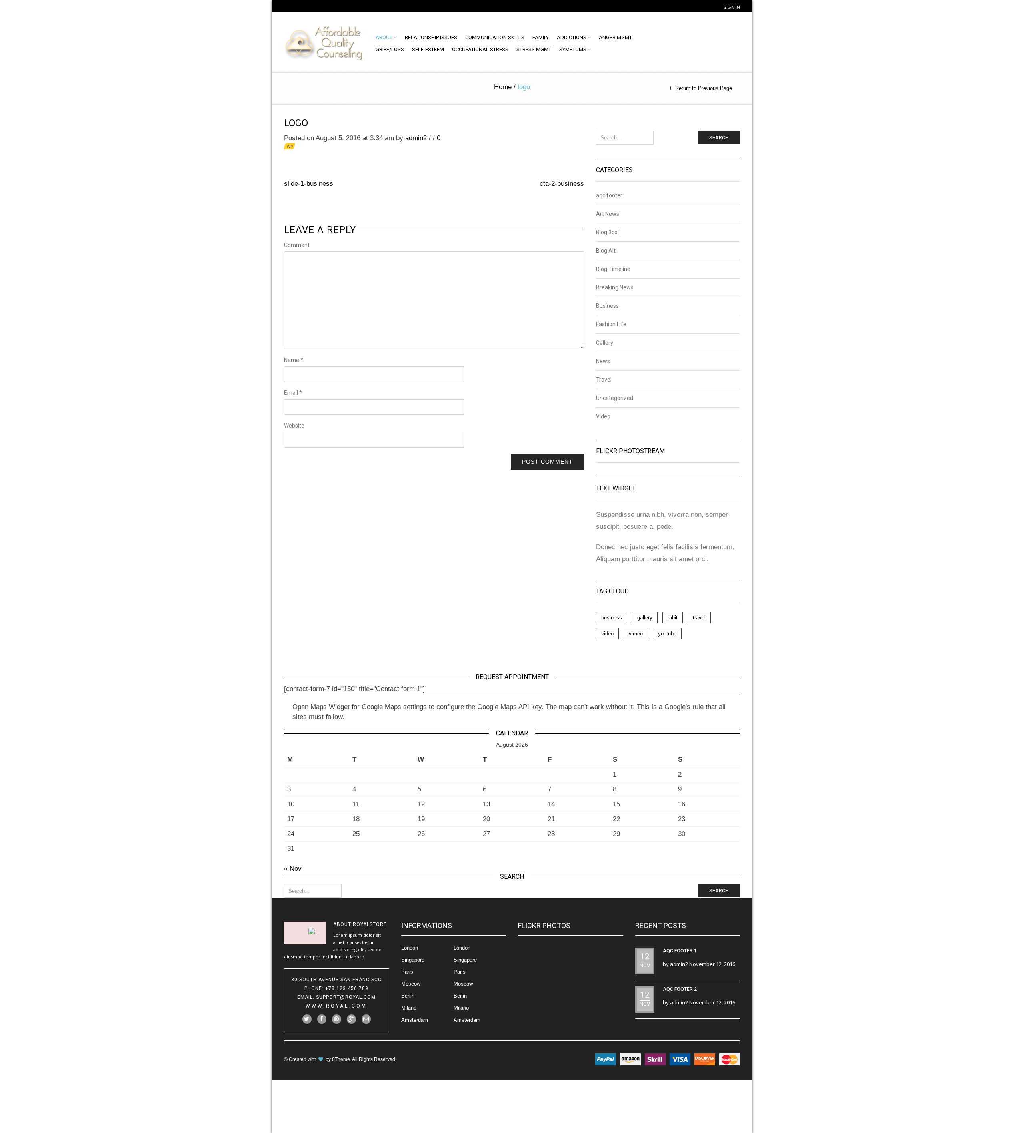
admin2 (416, 138)
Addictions (571, 37)
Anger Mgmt (615, 37)
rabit (673, 618)
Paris (407, 972)
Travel (604, 379)
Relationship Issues (431, 37)
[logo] (324, 153)
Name (293, 360)
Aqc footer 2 (680, 989)
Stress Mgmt (533, 49)
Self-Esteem (428, 49)
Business (607, 306)
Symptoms (572, 49)
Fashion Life (611, 324)
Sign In (732, 7)
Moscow (410, 984)
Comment (297, 245)
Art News (607, 214)
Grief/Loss (390, 49)
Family (540, 37)
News (603, 361)
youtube (667, 634)
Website (294, 425)
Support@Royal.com (346, 997)
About (384, 37)
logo (296, 123)
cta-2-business (562, 183)
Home (503, 87)
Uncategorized (614, 398)
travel (699, 618)
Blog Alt (606, 250)
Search (719, 138)
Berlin (407, 996)
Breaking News (615, 287)
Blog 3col (607, 232)
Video (603, 416)
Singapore (412, 960)
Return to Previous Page (703, 88)
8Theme (341, 1059)
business (611, 618)
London (409, 948)
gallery (644, 618)
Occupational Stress (480, 49)
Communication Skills (494, 37)
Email (293, 393)
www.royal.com (336, 1006)
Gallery (604, 342)
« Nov (293, 868)
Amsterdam (414, 1020)
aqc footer (609, 196)
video (607, 634)
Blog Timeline (613, 269)
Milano (408, 1008)
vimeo (636, 634)
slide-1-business (308, 183)
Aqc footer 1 (680, 951)
